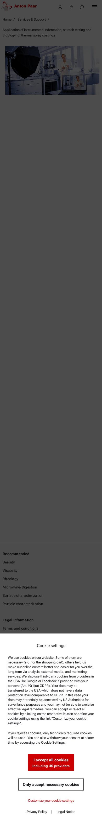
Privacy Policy (37, 812)
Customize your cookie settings (51, 800)
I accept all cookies (51, 763)
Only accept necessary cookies (51, 784)
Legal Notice (65, 812)
